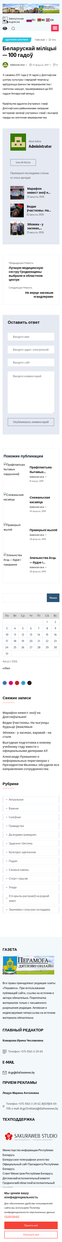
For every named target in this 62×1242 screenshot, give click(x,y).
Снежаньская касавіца (40, 499)
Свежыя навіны (19, 869)
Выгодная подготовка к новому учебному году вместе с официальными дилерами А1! (27, 746)
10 (7, 634)
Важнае (14, 808)
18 (15, 641)
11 (15, 634)
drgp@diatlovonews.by (21, 1072)
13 (31, 634)
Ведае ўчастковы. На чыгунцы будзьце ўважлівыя (38, 208)
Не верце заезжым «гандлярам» (39, 294)
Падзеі (13, 861)
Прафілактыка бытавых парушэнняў (41, 469)
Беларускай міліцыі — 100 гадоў (29, 51)
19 (23, 641)
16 (55, 634)
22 (47, 641)
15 (47, 634)
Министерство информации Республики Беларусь (28, 1152)
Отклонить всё (31, 1234)
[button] (55, 28)
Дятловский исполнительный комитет (26, 1178)
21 (39, 641)
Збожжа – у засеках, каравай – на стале (36, 226)
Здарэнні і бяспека (20, 843)
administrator (17, 64)
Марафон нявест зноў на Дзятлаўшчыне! (39, 190)
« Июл (6, 668)
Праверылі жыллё (43, 530)
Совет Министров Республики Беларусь (28, 1173)
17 (7, 641)
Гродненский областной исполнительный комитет (29, 1185)
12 (23, 634)
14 (38, 634)
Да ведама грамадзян (22, 834)
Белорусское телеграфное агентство (26, 1159)
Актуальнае (16, 799)
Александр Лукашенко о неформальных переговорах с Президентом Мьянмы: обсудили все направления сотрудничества (31, 762)
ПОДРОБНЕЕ (11, 1216)
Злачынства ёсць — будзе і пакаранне (43, 560)
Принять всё (31, 1225)
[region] (31, 1214)
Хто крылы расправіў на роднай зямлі (29, 898)
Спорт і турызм (18, 878)
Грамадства (16, 826)
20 (30, 641)
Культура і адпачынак (22, 852)
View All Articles (23, 162)
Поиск (53, 597)
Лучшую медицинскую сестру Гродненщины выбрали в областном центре (26, 273)
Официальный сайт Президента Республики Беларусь (31, 1166)
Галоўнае (15, 817)
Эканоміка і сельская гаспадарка (29, 909)
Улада (13, 887)
